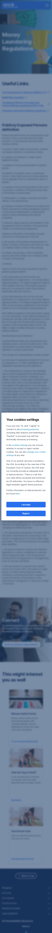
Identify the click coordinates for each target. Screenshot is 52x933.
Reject (26, 513)
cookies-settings (20, 445)
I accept (26, 504)
